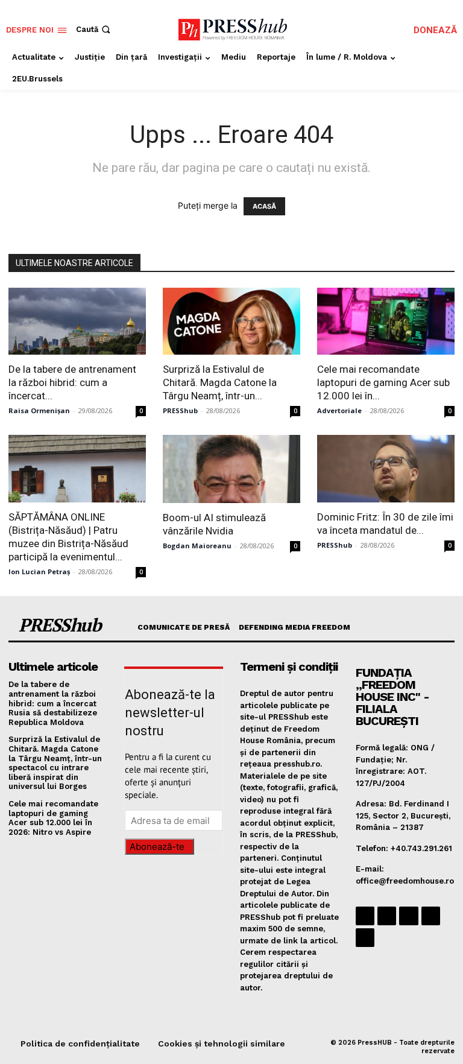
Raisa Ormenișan (39, 410)
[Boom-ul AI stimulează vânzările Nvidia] (231, 469)
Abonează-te (157, 846)
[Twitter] (430, 916)
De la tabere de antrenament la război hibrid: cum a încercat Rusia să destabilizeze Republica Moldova (52, 703)
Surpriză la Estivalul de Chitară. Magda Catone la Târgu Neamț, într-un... (220, 382)
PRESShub (180, 410)
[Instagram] (386, 916)
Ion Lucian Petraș (39, 571)
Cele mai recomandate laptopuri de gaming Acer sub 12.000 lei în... (383, 382)
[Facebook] (365, 916)
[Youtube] (365, 937)
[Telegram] (408, 916)
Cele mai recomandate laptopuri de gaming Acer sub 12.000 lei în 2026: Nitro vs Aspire (53, 818)
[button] (94, 29)
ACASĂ (264, 206)
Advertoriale (339, 410)
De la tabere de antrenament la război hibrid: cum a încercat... (72, 382)
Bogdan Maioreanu (197, 545)
